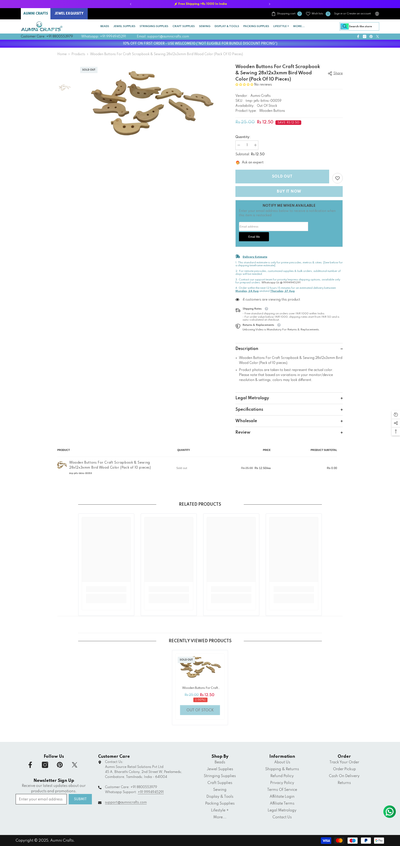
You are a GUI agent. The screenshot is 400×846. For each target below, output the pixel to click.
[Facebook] (152, 446)
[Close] (200, 374)
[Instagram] (161, 446)
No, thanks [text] (168, 456)
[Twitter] (178, 446)
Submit (165, 428)
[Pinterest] (170, 446)
